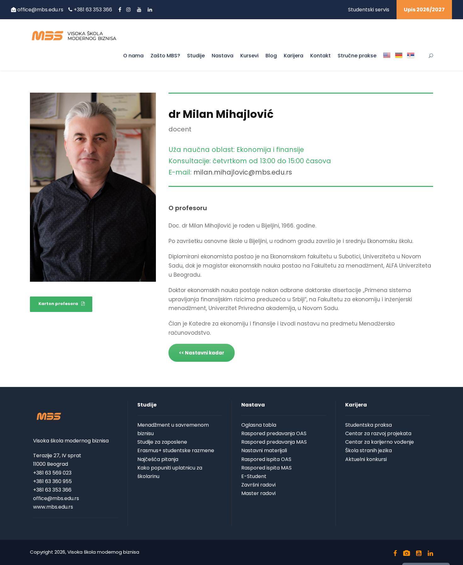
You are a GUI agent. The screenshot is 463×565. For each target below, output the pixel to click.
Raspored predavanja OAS (273, 433)
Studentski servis (368, 9)
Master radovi (258, 493)
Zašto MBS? (165, 55)
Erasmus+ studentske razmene (175, 450)
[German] (399, 60)
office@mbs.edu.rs (40, 9)
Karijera (293, 55)
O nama (133, 55)
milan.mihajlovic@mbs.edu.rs (242, 172)
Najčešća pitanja (157, 459)
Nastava (222, 55)
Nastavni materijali (264, 450)
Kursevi (249, 55)
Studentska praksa (368, 425)
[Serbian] (410, 60)
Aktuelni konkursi (366, 459)
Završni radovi (258, 484)
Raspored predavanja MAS (274, 442)
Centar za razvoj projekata (378, 433)
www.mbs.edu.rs (53, 506)
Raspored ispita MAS (266, 467)
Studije (196, 55)
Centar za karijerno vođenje (379, 442)
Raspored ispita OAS (266, 459)
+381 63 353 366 (93, 9)
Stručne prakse (357, 55)
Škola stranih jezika (368, 450)
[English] (387, 60)
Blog (271, 55)
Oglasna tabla (258, 425)
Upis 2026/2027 (424, 9)
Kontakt (320, 55)
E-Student (253, 476)
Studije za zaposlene (162, 442)
